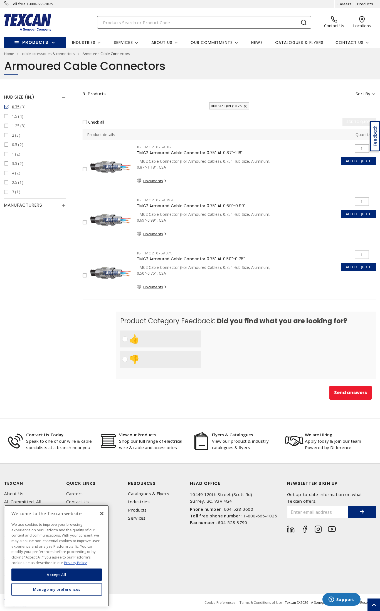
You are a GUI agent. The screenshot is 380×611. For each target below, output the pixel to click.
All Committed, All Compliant (22, 504)
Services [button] (123, 42)
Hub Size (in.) (19, 97)
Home (9, 53)
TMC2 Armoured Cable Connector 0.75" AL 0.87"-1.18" (190, 153)
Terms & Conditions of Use (261, 602)
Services (136, 518)
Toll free (18, 3)
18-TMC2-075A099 (155, 200)
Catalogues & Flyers (299, 42)
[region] (56, 556)
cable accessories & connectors (48, 53)
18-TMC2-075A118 (154, 147)
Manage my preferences (56, 589)
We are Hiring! (319, 434)
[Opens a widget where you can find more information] (341, 600)
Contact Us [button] (349, 42)
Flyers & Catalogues (232, 434)
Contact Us (77, 501)
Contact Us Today (44, 434)
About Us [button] (161, 42)
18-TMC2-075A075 (154, 253)
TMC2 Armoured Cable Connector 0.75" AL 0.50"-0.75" (191, 259)
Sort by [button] (363, 93)
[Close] (102, 513)
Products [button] (35, 42)
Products (365, 3)
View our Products (137, 434)
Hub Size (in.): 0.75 (226, 106)
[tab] (35, 97)
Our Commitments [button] (212, 42)
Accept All (56, 574)
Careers (344, 3)
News (257, 42)
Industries (139, 501)
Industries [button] (83, 42)
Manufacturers (23, 205)
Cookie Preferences (219, 602)
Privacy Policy (75, 562)
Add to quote (358, 161)
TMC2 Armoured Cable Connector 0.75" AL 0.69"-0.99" (191, 206)
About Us (13, 493)
